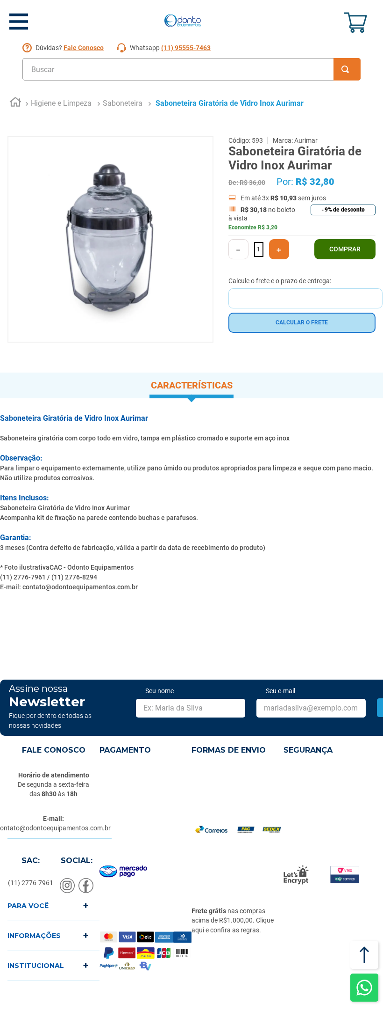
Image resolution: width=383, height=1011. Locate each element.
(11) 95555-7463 (186, 47)
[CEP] (305, 292)
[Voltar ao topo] (364, 955)
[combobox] (191, 69)
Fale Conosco (84, 47)
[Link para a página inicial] (15, 103)
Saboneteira (122, 103)
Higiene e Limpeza (61, 103)
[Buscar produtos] (347, 69)
